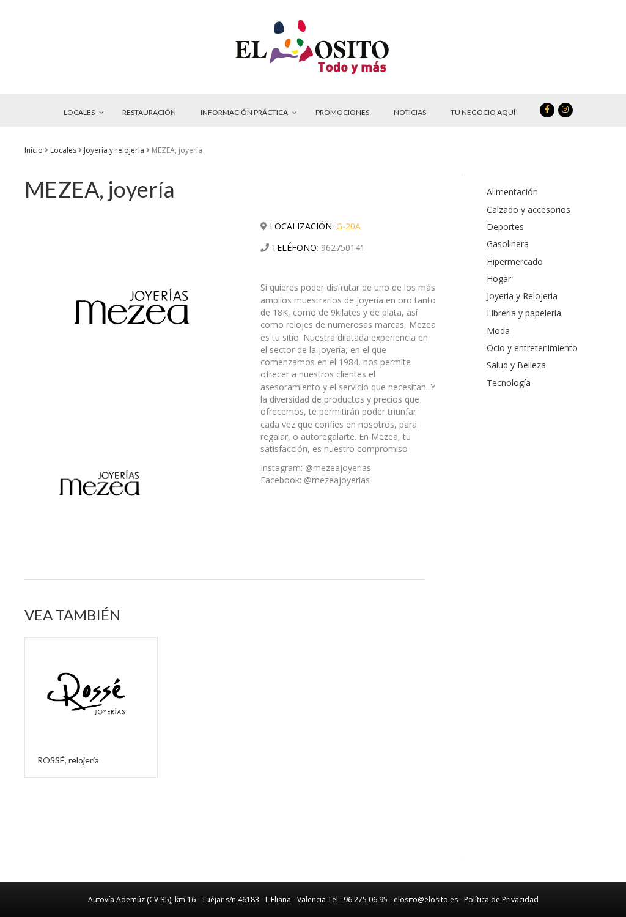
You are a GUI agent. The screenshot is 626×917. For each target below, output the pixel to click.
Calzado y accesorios (528, 209)
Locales (63, 150)
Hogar (499, 278)
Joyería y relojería (114, 150)
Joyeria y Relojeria (522, 296)
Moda (498, 330)
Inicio (33, 150)
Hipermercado (515, 261)
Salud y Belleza (516, 365)
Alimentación (512, 192)
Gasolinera (508, 244)
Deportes (505, 226)
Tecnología (509, 382)
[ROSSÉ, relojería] (91, 690)
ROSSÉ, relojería (68, 760)
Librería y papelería (524, 313)
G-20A (348, 226)
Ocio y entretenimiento (532, 348)
